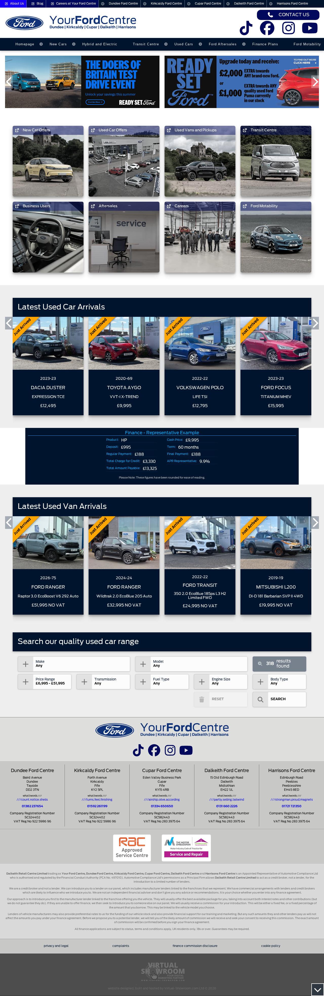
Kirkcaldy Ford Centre (166, 3)
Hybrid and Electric (99, 44)
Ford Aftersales (223, 44)
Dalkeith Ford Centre (249, 3)
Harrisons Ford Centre (292, 3)
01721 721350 (291, 806)
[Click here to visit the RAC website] (132, 848)
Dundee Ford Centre (123, 3)
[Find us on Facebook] (267, 31)
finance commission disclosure (195, 946)
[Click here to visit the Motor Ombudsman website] (186, 848)
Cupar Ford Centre (208, 3)
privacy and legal (56, 946)
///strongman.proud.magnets (292, 799)
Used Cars (183, 44)
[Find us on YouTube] (310, 31)
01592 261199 (97, 806)
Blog (40, 3)
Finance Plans (265, 44)
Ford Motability (307, 44)
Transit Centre (146, 44)
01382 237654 (32, 806)
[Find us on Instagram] (289, 31)
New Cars (58, 44)
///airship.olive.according (162, 799)
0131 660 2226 (226, 806)
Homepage (24, 44)
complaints (120, 946)
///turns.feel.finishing (97, 799)
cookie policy (270, 946)
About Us (17, 3)
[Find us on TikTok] (246, 31)
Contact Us (294, 15)
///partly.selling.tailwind (226, 799)
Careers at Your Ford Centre (76, 3)
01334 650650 (162, 806)
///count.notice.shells (32, 799)
